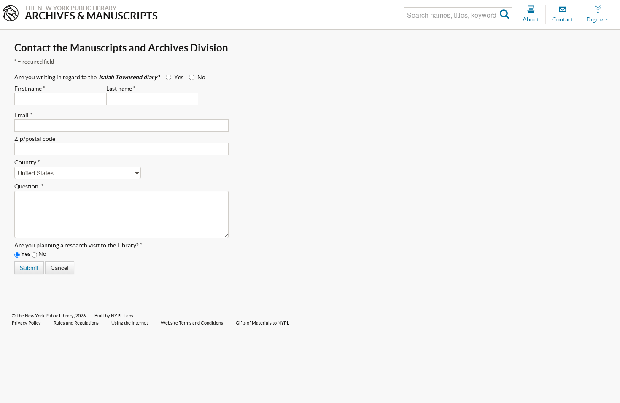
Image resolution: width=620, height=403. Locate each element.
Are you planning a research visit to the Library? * (78, 245)
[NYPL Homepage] (11, 14)
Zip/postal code (34, 138)
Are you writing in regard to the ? (87, 77)
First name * (30, 88)
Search (504, 15)
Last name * (121, 88)
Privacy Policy (26, 322)
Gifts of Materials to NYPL (262, 322)
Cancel (60, 267)
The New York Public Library (45, 315)
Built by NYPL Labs (113, 315)
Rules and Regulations (76, 322)
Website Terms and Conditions (192, 322)
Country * (27, 162)
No (201, 77)
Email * (23, 115)
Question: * (29, 186)
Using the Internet (129, 322)
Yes (178, 77)
